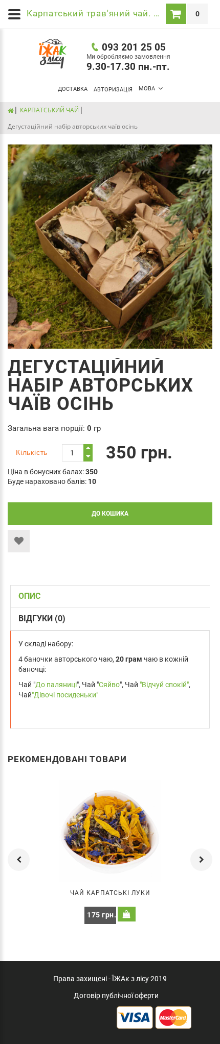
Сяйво (109, 685)
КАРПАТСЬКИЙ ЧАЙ (49, 110)
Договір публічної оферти (116, 995)
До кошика (110, 513)
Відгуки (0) (41, 618)
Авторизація (113, 89)
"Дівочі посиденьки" (65, 695)
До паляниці (56, 685)
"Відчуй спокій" (164, 685)
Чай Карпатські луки (110, 892)
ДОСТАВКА (72, 89)
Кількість (32, 452)
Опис (29, 596)
